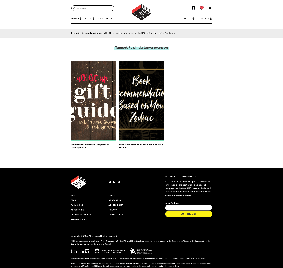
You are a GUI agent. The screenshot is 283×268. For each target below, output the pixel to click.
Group (203, 258)
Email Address (173, 203)
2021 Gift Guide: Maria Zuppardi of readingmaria (90, 146)
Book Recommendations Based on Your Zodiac (141, 146)
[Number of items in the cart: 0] (210, 8)
